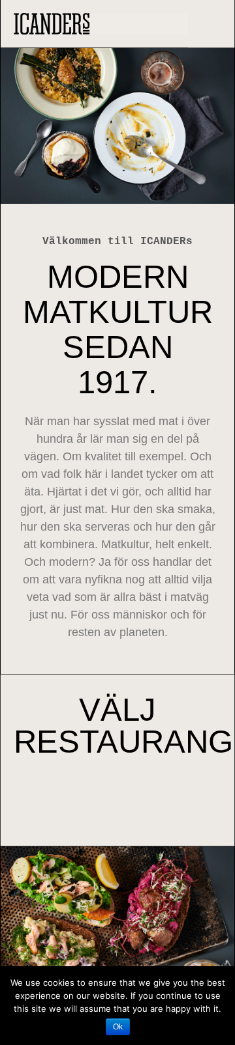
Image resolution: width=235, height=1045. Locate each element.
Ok (118, 1026)
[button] (215, 21)
